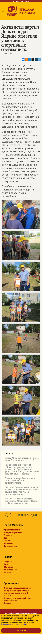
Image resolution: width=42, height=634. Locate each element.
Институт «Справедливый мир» (18, 588)
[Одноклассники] (26, 59)
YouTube (7, 572)
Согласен (21, 631)
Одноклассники (10, 546)
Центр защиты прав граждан (16, 591)
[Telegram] (39, 59)
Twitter (7, 541)
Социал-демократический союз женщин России (17, 599)
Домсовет (8, 603)
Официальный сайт (12, 530)
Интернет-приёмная (13, 532)
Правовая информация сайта (14, 624)
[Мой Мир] (29, 59)
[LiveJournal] (36, 59)
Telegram (8, 535)
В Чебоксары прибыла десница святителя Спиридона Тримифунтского (18, 480)
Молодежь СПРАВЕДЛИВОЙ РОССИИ (16, 594)
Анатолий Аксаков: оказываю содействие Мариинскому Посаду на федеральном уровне (20, 501)
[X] (33, 59)
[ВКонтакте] (23, 59)
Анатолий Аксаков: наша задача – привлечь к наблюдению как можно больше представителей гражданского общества (20, 490)
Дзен (6, 538)
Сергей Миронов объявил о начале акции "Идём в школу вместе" (20, 459)
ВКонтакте (8, 543)
